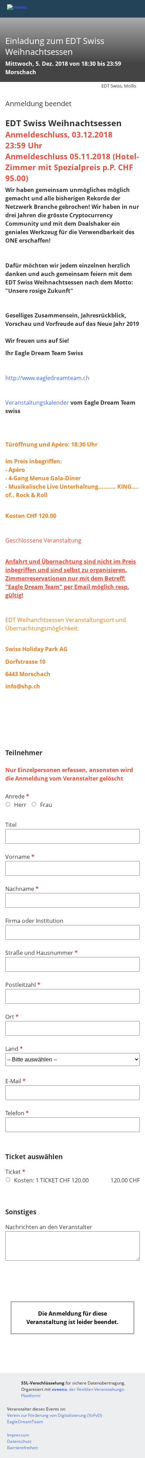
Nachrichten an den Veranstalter (48, 1227)
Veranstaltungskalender (37, 402)
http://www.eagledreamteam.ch (47, 378)
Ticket (14, 1172)
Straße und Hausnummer (40, 953)
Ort (11, 1017)
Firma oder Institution (34, 921)
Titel (11, 825)
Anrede (16, 796)
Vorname (19, 857)
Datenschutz (19, 1441)
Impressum (18, 1435)
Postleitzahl (22, 985)
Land (13, 1049)
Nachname (21, 889)
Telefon (16, 1113)
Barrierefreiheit (22, 1448)
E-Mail (14, 1081)
